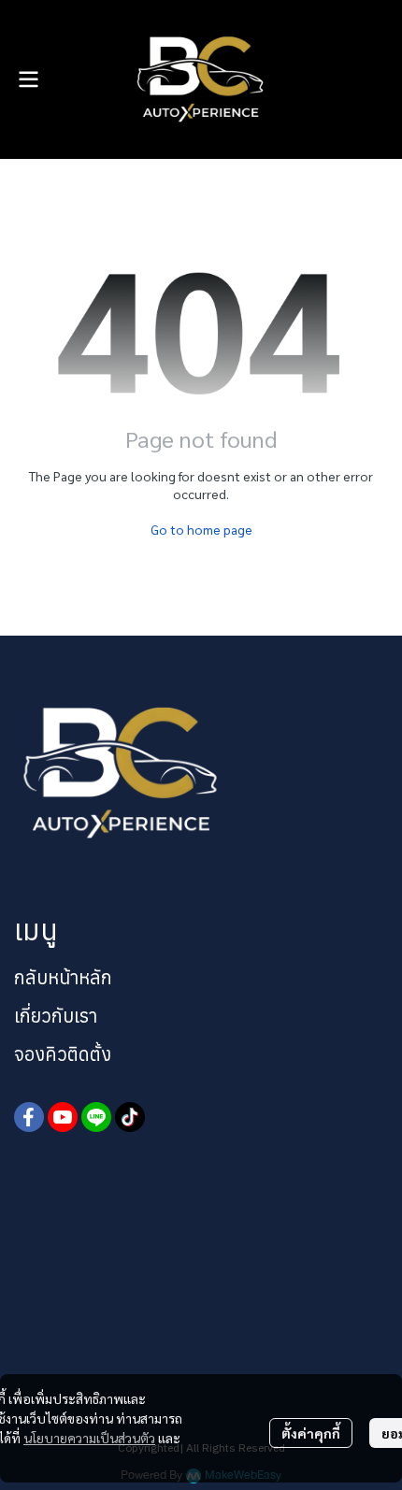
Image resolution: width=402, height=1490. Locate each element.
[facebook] (29, 1117)
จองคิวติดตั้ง (62, 1054)
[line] (96, 1117)
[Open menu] (28, 79)
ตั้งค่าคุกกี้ (310, 1433)
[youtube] (63, 1117)
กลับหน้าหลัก (63, 977)
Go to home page (201, 529)
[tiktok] (130, 1117)
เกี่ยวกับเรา (55, 1015)
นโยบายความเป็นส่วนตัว (89, 1437)
